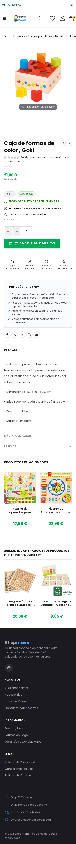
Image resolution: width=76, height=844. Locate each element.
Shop (17, 643)
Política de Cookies (18, 775)
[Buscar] (39, 18)
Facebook (7, 334)
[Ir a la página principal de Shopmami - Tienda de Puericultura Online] (20, 18)
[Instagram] (71, 4)
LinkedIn (22, 334)
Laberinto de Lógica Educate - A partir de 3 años (56, 603)
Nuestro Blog (13, 695)
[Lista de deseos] (52, 18)
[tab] (38, 350)
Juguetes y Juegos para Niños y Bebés (38, 36)
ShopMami (29, 287)
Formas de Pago (16, 735)
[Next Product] (69, 143)
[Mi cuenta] (62, 18)
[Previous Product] (63, 143)
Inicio (5, 36)
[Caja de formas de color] (50, 124)
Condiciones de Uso (19, 769)
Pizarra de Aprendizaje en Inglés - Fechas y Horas (56, 510)
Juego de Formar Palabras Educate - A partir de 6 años (20, 603)
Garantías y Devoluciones (23, 742)
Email (36, 334)
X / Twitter (14, 334)
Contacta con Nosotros (21, 708)
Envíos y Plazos (15, 728)
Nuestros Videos (16, 701)
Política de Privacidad (20, 762)
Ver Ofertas (11, 4)
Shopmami (22, 834)
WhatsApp (29, 334)
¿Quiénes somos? (17, 688)
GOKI (10, 194)
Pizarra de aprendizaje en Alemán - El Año (20, 510)
